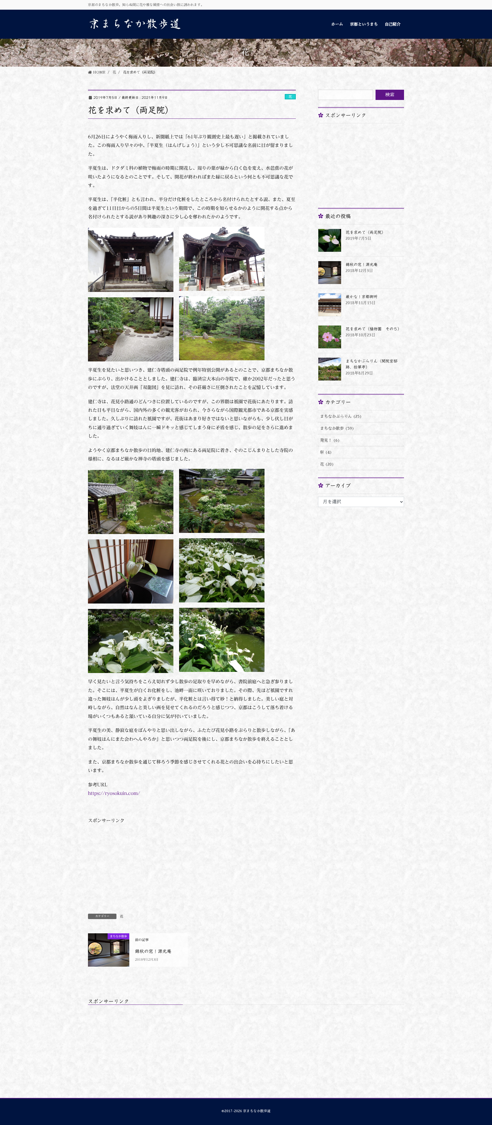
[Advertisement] (192, 864)
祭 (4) (326, 452)
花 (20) (327, 464)
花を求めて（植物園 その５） (373, 329)
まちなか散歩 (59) (337, 428)
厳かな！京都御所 (362, 297)
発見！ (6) (330, 440)
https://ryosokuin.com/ (114, 793)
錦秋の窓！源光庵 (153, 951)
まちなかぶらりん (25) (341, 416)
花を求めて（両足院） (366, 232)
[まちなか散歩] (108, 948)
